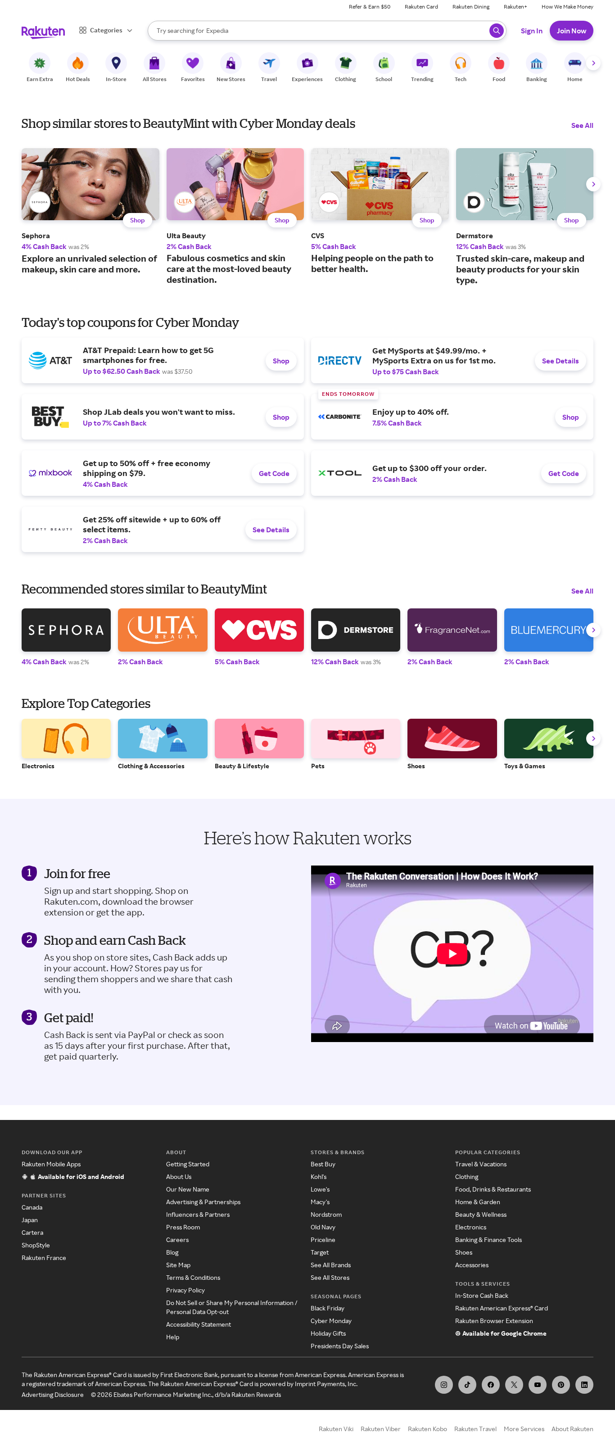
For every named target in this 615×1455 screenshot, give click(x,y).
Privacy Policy (185, 1290)
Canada (32, 1207)
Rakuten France (44, 1257)
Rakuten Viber (381, 1428)
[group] (90, 211)
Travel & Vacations (480, 1164)
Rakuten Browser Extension (494, 1320)
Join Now (571, 30)
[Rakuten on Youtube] (538, 1385)
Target (320, 1252)
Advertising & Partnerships (203, 1202)
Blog (172, 1252)
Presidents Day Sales (340, 1346)
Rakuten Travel (475, 1428)
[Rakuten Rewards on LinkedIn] (584, 1385)
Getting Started (187, 1164)
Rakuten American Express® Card (501, 1308)
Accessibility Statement (198, 1324)
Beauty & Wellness (480, 1214)
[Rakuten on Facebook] (491, 1385)
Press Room (183, 1227)
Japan (30, 1220)
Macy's (320, 1202)
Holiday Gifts (328, 1333)
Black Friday (327, 1308)
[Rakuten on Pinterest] (561, 1385)
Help (172, 1337)
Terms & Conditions (193, 1277)
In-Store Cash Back (481, 1295)
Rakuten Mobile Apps (51, 1164)
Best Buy (323, 1164)
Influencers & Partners (198, 1214)
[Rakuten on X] (514, 1385)
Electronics (470, 1227)
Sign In (532, 30)
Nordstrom (326, 1214)
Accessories (471, 1265)
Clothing (466, 1176)
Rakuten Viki (336, 1428)
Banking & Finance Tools (488, 1239)
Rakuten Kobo (427, 1428)
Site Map (178, 1265)
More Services (524, 1428)
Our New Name (187, 1189)
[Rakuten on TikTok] (467, 1385)
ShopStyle (36, 1245)
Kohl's (318, 1176)
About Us (178, 1176)
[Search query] (496, 31)
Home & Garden (477, 1202)
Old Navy (323, 1227)
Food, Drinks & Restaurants (493, 1189)
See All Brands (331, 1265)
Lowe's (320, 1189)
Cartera (32, 1232)
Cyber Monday (331, 1320)
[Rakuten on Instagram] (444, 1385)
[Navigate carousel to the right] (593, 63)
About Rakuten (572, 1428)
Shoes (463, 1252)
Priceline (323, 1239)
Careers (177, 1239)
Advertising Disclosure (53, 1394)
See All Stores (330, 1277)
